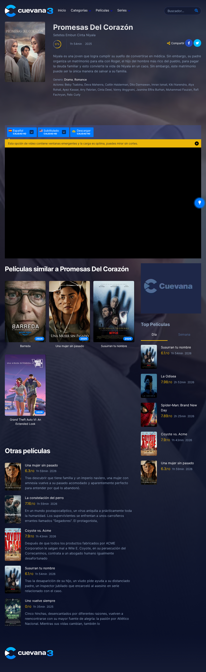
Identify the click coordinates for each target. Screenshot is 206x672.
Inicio (62, 10)
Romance (80, 79)
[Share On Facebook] (189, 43)
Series (122, 10)
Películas (102, 10)
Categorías (79, 10)
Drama (68, 79)
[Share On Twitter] (197, 43)
